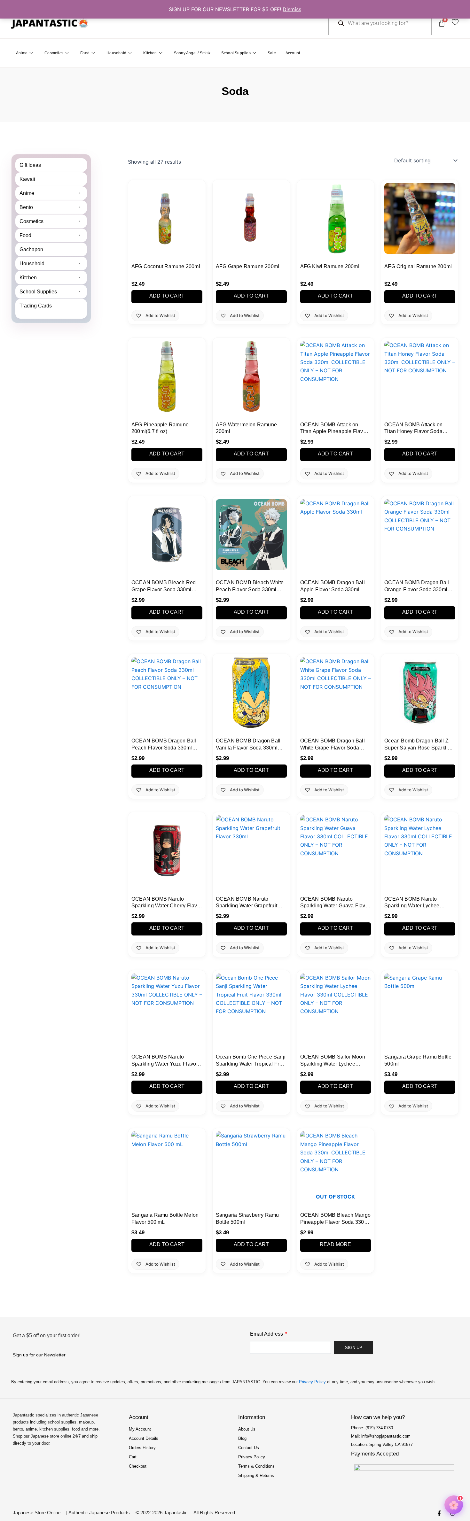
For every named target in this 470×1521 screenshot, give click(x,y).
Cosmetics (53, 53)
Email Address (267, 1334)
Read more (335, 1244)
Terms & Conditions (256, 1466)
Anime (21, 53)
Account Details (143, 1438)
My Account (140, 1429)
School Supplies (236, 53)
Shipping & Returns (256, 1475)
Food (85, 53)
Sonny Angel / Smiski (193, 53)
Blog (242, 1438)
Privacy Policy (312, 1381)
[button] (51, 193)
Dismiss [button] (292, 9)
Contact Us (248, 1447)
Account (293, 53)
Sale (272, 53)
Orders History (142, 1447)
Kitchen (150, 53)
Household (116, 53)
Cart (133, 1457)
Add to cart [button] (166, 296)
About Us (246, 1429)
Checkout (137, 1466)
